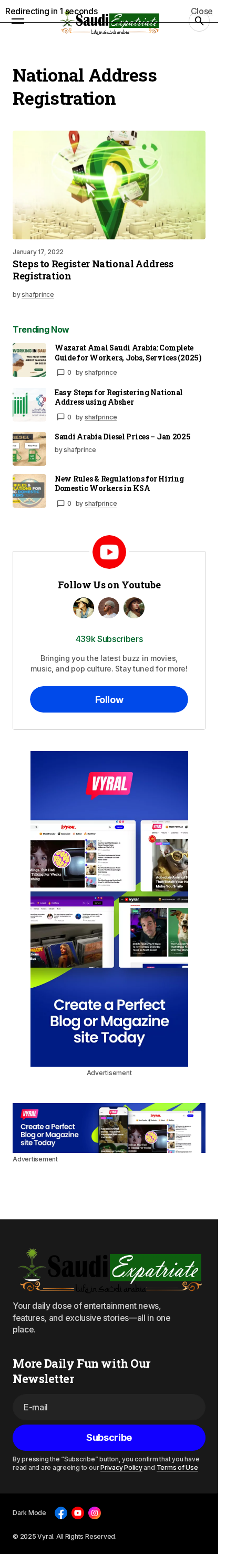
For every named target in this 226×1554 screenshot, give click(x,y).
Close (202, 11)
